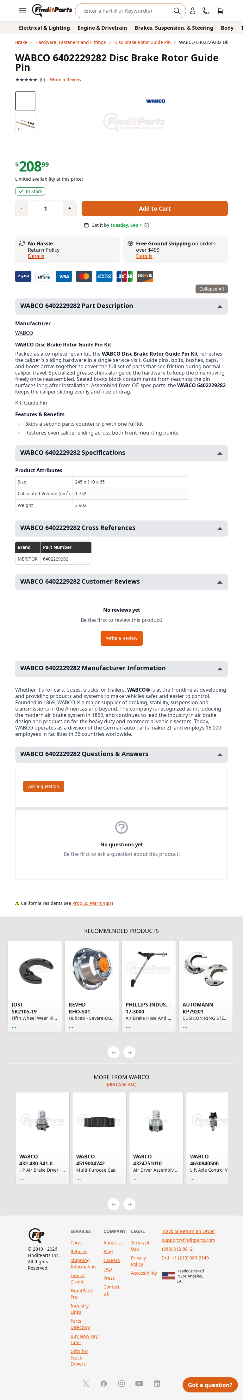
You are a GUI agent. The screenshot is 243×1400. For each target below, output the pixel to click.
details (144, 256)
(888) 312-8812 (177, 1249)
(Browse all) (121, 1084)
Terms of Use (140, 1246)
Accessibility (144, 1273)
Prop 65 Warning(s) (92, 903)
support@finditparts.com (188, 1240)
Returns (79, 1251)
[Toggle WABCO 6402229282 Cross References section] (220, 528)
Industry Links (80, 1309)
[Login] (192, 10)
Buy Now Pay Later (84, 1339)
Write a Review (65, 79)
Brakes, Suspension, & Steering (174, 27)
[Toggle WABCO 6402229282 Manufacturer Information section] (220, 668)
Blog (108, 1251)
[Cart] (220, 10)
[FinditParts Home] (52, 11)
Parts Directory (80, 1324)
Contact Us (111, 1290)
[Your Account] (192, 10)
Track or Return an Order (188, 1231)
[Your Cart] (220, 10)
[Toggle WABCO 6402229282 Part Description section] (220, 306)
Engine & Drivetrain (102, 27)
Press (109, 1278)
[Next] (129, 1052)
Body (227, 27)
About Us (113, 1243)
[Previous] (113, 1052)
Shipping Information (83, 1263)
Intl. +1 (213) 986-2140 (185, 1258)
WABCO (24, 332)
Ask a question (43, 786)
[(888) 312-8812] (206, 10)
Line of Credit (78, 1278)
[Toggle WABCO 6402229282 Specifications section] (220, 453)
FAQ (107, 1269)
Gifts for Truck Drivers (79, 1357)
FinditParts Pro (82, 1294)
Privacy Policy (138, 1261)
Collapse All (211, 289)
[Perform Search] (177, 11)
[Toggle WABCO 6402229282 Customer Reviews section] (220, 582)
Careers (111, 1260)
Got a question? (210, 1385)
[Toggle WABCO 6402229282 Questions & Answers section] (220, 754)
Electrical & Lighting (44, 27)
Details (36, 256)
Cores (77, 1243)
